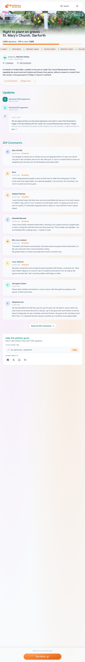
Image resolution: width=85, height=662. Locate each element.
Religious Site (25, 81)
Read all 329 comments (42, 326)
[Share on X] (13, 359)
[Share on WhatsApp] (19, 359)
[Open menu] (77, 6)
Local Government (10, 15)
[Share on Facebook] (7, 359)
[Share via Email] (25, 359)
